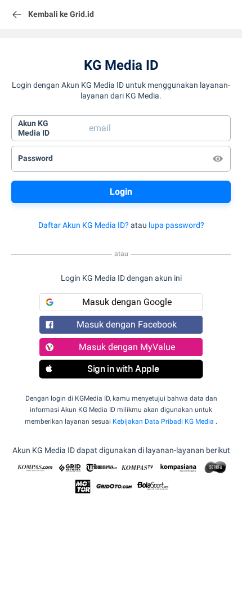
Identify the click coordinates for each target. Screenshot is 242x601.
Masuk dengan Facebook (127, 324)
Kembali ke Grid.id (61, 14)
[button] (121, 369)
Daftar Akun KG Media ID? (83, 225)
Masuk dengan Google (127, 302)
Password (35, 158)
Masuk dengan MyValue (127, 347)
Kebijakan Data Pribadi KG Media (163, 421)
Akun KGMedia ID (34, 128)
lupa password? (176, 225)
